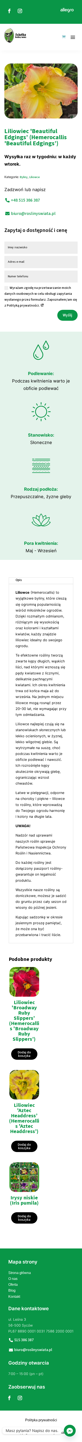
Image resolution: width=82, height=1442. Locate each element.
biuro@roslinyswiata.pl (33, 214)
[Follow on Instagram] (20, 11)
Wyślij (67, 315)
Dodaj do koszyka (24, 1054)
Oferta (13, 1284)
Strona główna (19, 1273)
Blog (12, 1290)
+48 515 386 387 (25, 200)
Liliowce (34, 177)
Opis (19, 580)
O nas (12, 1279)
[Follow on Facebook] (9, 11)
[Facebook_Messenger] (70, 1431)
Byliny (24, 177)
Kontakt (14, 1296)
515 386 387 (24, 1340)
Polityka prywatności (41, 1420)
